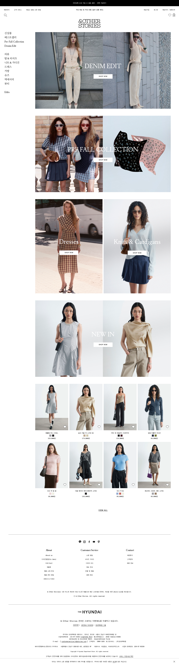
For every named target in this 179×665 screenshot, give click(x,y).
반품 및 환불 (89, 571)
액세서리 (9, 79)
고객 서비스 (18, 10)
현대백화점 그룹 (101, 625)
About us (49, 555)
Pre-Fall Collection (14, 41)
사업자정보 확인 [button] (86, 637)
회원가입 (146, 10)
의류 (6, 54)
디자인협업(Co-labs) (49, 559)
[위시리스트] (169, 15)
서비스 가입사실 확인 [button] (126, 656)
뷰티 (6, 83)
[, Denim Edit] (103, 70)
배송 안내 (89, 567)
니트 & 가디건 (11, 62)
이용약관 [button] (76, 625)
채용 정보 (130, 563)
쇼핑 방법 (89, 555)
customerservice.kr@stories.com (74, 641)
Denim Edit (10, 45)
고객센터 (130, 559)
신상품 (8, 33)
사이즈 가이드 (89, 559)
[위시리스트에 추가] (65, 427)
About (49, 550)
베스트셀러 (10, 37)
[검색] (5, 15)
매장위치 (7, 10)
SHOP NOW (103, 76)
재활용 (49, 567)
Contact (130, 550)
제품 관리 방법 (49, 575)
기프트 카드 (89, 563)
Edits (7, 92)
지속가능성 (48, 563)
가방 (6, 71)
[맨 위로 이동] (173, 654)
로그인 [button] (156, 10)
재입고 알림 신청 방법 (33, 10)
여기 (114, 661)
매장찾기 (130, 555)
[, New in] (103, 338)
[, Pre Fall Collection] (103, 154)
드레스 (8, 66)
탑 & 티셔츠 (10, 58)
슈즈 (6, 75)
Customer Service (89, 550)
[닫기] (174, 3)
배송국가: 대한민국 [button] (168, 10)
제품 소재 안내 (49, 571)
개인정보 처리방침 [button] (87, 625)
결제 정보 (89, 575)
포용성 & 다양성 (49, 579)
